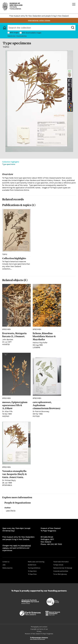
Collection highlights (10, 162)
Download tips (21, 36)
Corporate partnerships (60, 571)
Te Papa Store (32, 571)
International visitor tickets (39, 20)
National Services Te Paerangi (62, 568)
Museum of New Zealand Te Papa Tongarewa (39, 634)
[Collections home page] (5, 28)
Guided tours (32, 565)
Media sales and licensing (36, 562)
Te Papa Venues (58, 565)
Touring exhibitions (34, 568)
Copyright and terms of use (39, 629)
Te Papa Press (32, 574)
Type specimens (8, 164)
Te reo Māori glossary (60, 574)
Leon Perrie (10, 510)
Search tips (12, 36)
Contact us (5, 562)
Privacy (39, 631)
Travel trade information (61, 562)
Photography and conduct (39, 627)
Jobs (3, 565)
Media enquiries (7, 568)
